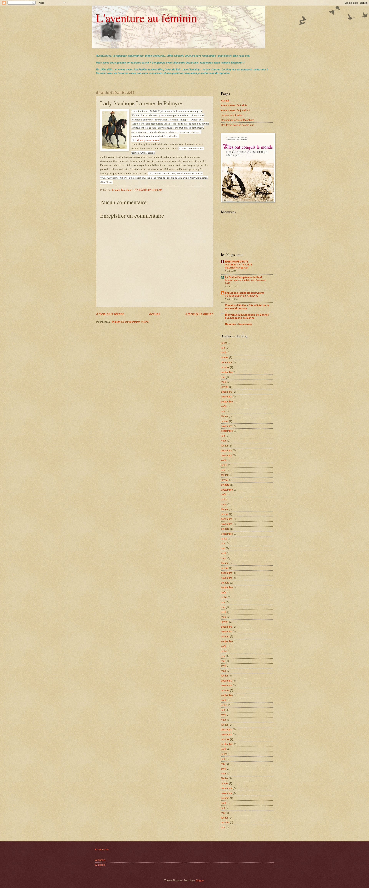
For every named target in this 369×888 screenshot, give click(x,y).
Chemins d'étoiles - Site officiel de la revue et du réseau (247, 307)
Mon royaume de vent (148, 140)
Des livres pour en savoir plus (237, 125)
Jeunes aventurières (232, 115)
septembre (227, 372)
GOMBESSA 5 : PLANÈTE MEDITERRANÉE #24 (238, 266)
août (223, 406)
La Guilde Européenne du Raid (243, 277)
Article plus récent (110, 314)
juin (223, 347)
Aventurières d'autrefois (234, 105)
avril (223, 352)
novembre (226, 396)
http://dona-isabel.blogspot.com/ (244, 292)
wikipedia (100, 860)
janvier (224, 357)
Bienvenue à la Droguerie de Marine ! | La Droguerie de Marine (247, 316)
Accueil (154, 314)
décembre (226, 362)
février (224, 416)
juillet (224, 342)
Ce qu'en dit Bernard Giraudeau (241, 295)
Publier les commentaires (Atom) (130, 321)
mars (224, 381)
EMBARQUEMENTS (236, 261)
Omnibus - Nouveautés (238, 324)
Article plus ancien (199, 314)
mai (223, 377)
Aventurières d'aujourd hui (235, 110)
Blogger (200, 880)
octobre (225, 367)
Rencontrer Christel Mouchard (237, 120)
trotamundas (102, 849)
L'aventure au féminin (146, 17)
